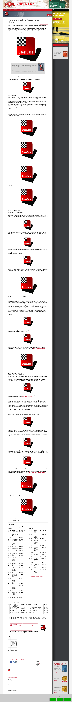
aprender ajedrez (28, 9)
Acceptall (67, 699)
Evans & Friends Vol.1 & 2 (59, 674)
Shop (6, 9)
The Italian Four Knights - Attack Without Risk (60, 664)
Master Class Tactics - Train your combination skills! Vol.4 (60, 48)
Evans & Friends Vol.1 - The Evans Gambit (60, 684)
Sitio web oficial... (13, 655)
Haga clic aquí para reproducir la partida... (37, 472)
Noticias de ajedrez (17, 15)
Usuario (9, 679)
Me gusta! (41, 24)
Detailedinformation (52, 699)
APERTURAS (16, 9)
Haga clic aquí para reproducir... (37, 271)
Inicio (10, 9)
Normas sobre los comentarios (12, 677)
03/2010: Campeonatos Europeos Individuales (17, 659)
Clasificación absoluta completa (37, 574)
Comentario (9, 682)
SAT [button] (21, 9)
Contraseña (10, 680)
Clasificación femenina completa (37, 576)
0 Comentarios (45, 24)
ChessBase (13, 668)
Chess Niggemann (42, 663)
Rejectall (60, 699)
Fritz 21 (13, 63)
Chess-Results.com (14, 620)
